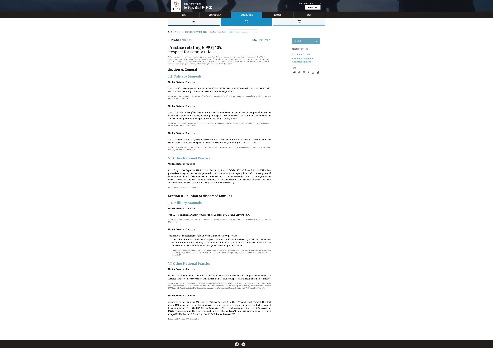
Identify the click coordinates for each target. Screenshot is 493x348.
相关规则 (298, 41)
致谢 (305, 3)
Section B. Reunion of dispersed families (303, 60)
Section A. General (301, 54)
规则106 (263, 39)
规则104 (186, 39)
